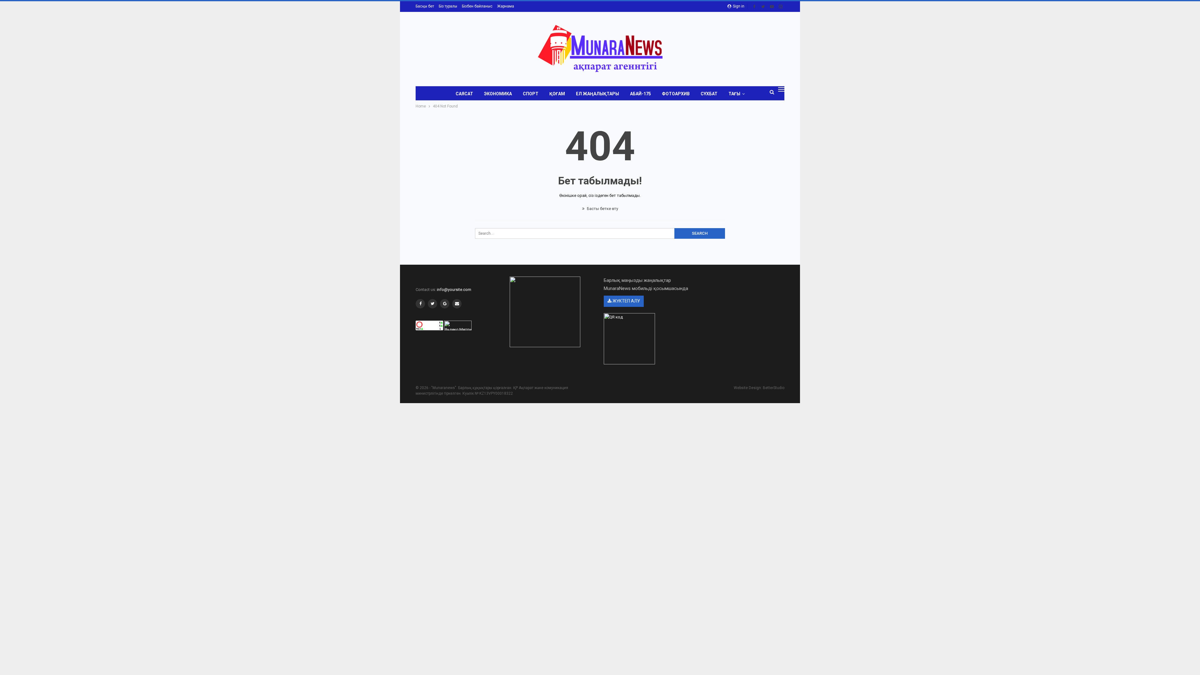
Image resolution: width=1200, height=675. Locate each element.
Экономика (498, 93)
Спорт (530, 93)
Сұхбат (709, 93)
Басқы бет (425, 6)
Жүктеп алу (626, 300)
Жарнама (505, 6)
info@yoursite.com (454, 289)
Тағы (734, 93)
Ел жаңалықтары (597, 93)
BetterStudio (773, 388)
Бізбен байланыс (477, 6)
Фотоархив (676, 93)
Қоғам (557, 93)
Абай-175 (640, 93)
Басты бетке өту (602, 208)
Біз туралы (448, 6)
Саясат (464, 93)
